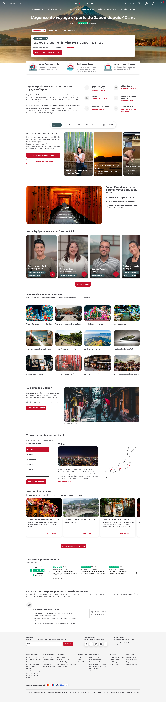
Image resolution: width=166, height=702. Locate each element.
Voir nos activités (127, 101)
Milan (92, 604)
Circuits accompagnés (49, 659)
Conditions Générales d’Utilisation (114, 692)
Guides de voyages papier (133, 664)
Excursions (74, 9)
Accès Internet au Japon (106, 9)
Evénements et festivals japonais (127, 374)
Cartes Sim (81, 657)
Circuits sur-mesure (48, 664)
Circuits (63, 9)
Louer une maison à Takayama (97, 666)
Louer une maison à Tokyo (96, 659)
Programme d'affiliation (32, 664)
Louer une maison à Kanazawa (97, 664)
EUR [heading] (131, 3)
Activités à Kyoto (114, 662)
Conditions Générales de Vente (57, 692)
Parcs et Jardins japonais (65, 349)
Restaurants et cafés (34, 374)
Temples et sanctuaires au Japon (68, 324)
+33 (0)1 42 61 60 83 (99, 612)
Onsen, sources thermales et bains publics (39, 349)
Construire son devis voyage (43, 155)
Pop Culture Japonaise (93, 324)
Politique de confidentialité (77, 692)
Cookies (99, 692)
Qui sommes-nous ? (31, 657)
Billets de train (54, 30)
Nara (31, 469)
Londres (46, 604)
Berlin (64, 604)
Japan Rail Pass (39, 30)
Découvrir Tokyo (63, 482)
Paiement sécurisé (133, 692)
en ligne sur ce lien (38, 620)
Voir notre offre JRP (99, 90)
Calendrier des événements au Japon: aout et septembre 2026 (44, 519)
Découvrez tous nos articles (73, 546)
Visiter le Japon (37, 9)
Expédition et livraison (32, 675)
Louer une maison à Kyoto (96, 662)
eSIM (79, 659)
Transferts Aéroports (62, 666)
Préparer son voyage (131, 659)
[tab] (39, 30)
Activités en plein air (92, 349)
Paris (38, 604)
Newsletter (29, 662)
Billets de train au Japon (63, 659)
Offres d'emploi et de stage (33, 671)
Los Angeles (75, 604)
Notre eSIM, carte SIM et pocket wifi (129, 110)
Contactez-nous (83, 284)
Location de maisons (94, 657)
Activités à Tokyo (114, 659)
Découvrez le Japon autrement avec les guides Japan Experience (118, 519)
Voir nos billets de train (129, 88)
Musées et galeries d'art (123, 349)
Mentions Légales (39, 692)
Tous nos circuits (47, 657)
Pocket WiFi (81, 662)
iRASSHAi (28, 678)
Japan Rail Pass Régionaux (64, 662)
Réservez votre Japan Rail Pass (47, 52)
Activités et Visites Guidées (117, 657)
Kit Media (28, 668)
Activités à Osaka (114, 664)
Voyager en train (130, 662)
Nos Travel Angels (94, 668)
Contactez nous (97, 615)
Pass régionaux (70, 30)
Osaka (31, 464)
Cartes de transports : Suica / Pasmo (66, 664)
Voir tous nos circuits (99, 99)
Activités (123, 9)
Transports (52, 9)
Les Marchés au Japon (123, 324)
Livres (132, 9)
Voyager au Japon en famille (66, 374)
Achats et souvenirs (92, 374)
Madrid (55, 604)
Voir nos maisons (98, 109)
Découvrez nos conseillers (43, 161)
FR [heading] (125, 3)
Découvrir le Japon (131, 657)
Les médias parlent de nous (33, 659)
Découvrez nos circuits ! (36, 407)
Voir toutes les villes (36, 482)
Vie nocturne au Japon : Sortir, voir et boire (39, 324)
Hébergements (88, 9)
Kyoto (31, 454)
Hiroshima (32, 474)
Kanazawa (32, 459)
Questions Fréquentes (32, 673)
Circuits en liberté (47, 662)
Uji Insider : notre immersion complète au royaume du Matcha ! (81, 519)
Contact (29, 692)
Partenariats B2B (30, 666)
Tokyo (31, 449)
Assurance (91, 692)
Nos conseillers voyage (49, 666)
